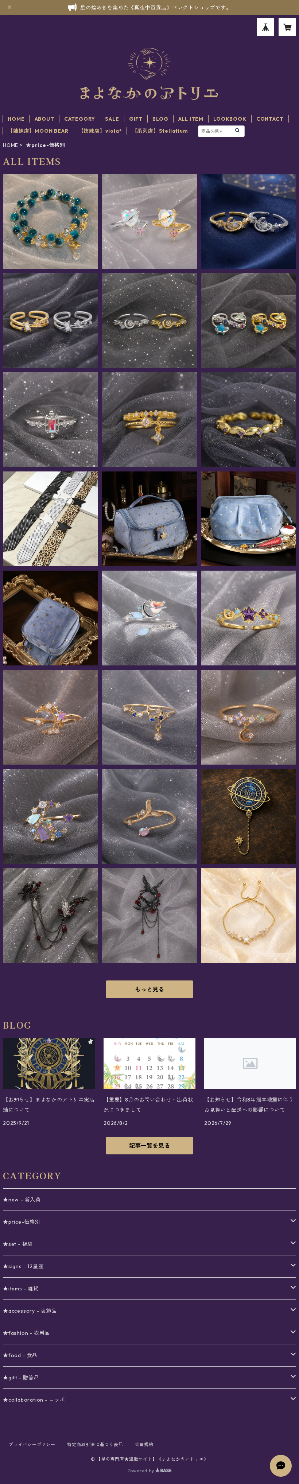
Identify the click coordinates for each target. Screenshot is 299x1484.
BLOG (160, 119)
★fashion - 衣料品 (26, 1333)
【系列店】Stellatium (160, 131)
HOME (16, 119)
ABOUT (44, 119)
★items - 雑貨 (21, 1288)
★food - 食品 (20, 1355)
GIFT (136, 119)
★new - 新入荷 (22, 1199)
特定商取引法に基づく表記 (95, 1444)
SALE (112, 119)
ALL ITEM (190, 119)
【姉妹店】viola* (100, 131)
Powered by (142, 1470)
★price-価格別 (21, 1222)
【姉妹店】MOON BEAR (38, 131)
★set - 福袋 (18, 1244)
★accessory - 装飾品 (30, 1311)
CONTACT (270, 119)
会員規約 (144, 1444)
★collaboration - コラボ (34, 1399)
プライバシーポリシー (32, 1444)
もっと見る (149, 989)
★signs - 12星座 (23, 1266)
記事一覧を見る (149, 1145)
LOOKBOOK (229, 119)
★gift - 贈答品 (21, 1377)
